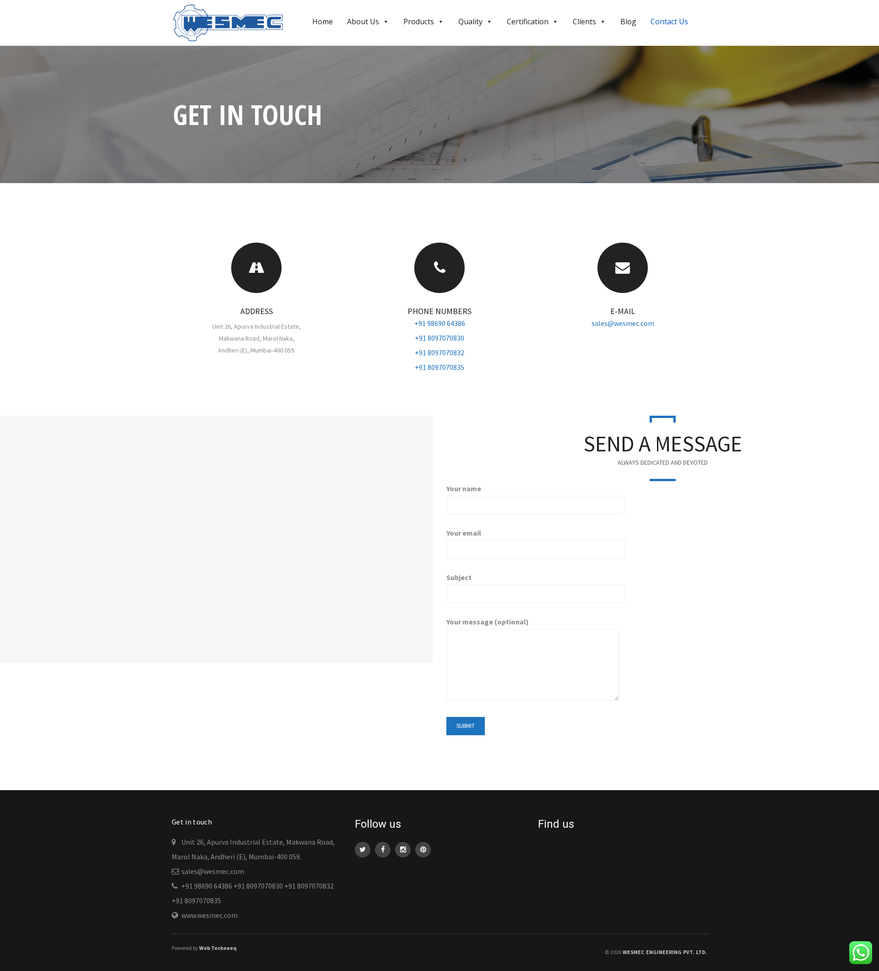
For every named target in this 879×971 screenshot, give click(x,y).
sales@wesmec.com (622, 323)
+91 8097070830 (439, 337)
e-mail (622, 311)
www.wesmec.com (209, 915)
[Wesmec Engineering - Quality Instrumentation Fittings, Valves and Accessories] (232, 22)
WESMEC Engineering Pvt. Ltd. (665, 952)
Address (256, 311)
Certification (527, 21)
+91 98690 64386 (439, 323)
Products (418, 21)
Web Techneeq (218, 947)
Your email (463, 532)
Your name (463, 488)
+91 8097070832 (439, 352)
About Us (363, 21)
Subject (459, 577)
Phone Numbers (439, 311)
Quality (470, 21)
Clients (584, 21)
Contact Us (669, 21)
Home (322, 21)
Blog (628, 21)
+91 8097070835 (439, 367)
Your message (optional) (487, 621)
